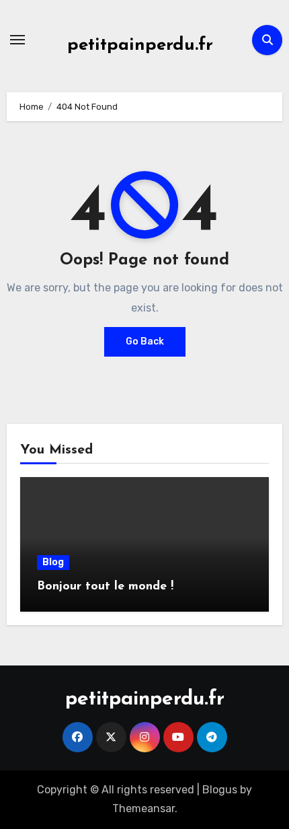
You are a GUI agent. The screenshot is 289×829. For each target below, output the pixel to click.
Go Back (145, 341)
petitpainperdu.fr (140, 45)
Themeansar (143, 808)
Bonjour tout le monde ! (105, 587)
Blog (53, 562)
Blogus (219, 789)
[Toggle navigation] (17, 40)
